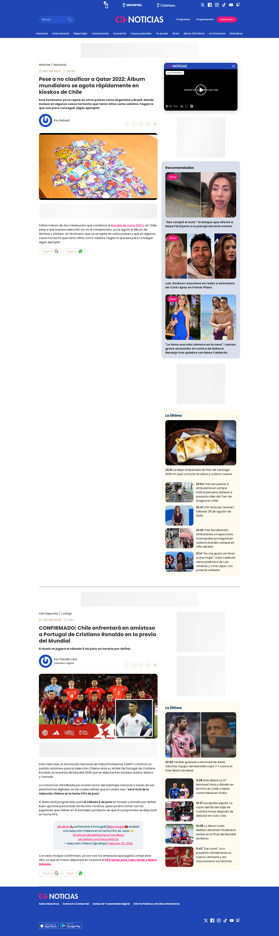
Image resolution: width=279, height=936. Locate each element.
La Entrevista (217, 33)
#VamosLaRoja (84, 835)
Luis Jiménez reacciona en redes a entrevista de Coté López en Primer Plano (200, 285)
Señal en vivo (227, 19)
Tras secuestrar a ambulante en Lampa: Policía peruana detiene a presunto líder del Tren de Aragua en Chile (214, 492)
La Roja (67, 613)
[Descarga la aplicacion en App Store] (71, 925)
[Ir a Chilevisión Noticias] (139, 19)
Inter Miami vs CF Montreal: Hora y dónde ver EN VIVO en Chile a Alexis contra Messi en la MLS (215, 786)
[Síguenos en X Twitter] (203, 5)
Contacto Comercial (75, 903)
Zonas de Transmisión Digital (111, 903)
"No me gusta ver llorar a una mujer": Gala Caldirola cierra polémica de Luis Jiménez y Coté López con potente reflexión (215, 562)
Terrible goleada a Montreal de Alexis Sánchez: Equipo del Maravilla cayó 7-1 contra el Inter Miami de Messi (198, 766)
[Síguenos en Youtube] (231, 5)
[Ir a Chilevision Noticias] (139, 896)
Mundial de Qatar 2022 (126, 225)
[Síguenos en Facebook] (210, 5)
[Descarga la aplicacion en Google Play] (48, 925)
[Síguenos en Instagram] (217, 5)
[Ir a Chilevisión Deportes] (132, 5)
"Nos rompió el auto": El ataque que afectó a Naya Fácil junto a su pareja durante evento (199, 224)
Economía (119, 33)
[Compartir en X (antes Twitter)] (141, 124)
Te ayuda (162, 33)
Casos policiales (141, 33)
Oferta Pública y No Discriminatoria (156, 903)
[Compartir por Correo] (155, 124)
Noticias (44, 65)
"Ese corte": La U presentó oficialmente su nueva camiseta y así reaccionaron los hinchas (214, 855)
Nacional (42, 33)
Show (175, 33)
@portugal (116, 827)
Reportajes (80, 33)
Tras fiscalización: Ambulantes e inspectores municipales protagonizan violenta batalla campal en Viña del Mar (215, 538)
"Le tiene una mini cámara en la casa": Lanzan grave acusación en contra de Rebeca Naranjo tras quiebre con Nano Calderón (200, 348)
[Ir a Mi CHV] (106, 4)
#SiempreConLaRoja (109, 835)
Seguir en (47, 251)
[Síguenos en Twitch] (238, 5)
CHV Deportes (48, 613)
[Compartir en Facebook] (127, 124)
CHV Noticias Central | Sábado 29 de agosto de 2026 (215, 511)
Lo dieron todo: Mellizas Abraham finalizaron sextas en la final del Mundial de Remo (216, 832)
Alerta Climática (194, 33)
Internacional (60, 33)
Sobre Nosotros (49, 903)
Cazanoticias (100, 33)
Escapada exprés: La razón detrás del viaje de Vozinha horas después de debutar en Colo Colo (214, 809)
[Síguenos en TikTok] (224, 5)
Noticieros (236, 33)
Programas (183, 19)
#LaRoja (64, 827)
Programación (205, 19)
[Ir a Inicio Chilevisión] (166, 5)
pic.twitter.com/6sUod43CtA (98, 839)
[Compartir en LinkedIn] (148, 124)
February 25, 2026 (120, 843)
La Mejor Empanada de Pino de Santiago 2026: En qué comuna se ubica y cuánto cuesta (198, 472)
